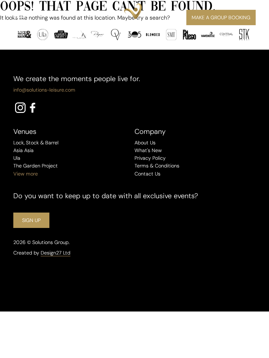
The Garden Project (35, 166)
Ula (16, 158)
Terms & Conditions (156, 166)
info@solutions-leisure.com (44, 90)
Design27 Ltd (55, 253)
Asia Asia (23, 150)
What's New (148, 150)
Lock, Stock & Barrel (35, 142)
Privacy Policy (150, 158)
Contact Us (147, 174)
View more (25, 174)
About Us (145, 142)
